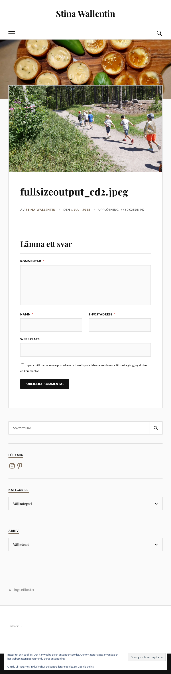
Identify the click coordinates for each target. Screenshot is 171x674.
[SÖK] (156, 428)
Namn (26, 314)
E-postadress (102, 314)
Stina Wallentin (85, 13)
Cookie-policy (86, 666)
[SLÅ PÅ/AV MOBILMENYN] (11, 33)
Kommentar (32, 261)
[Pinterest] (19, 465)
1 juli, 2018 (80, 209)
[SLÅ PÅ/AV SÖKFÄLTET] (159, 33)
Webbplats (30, 339)
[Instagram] (12, 465)
